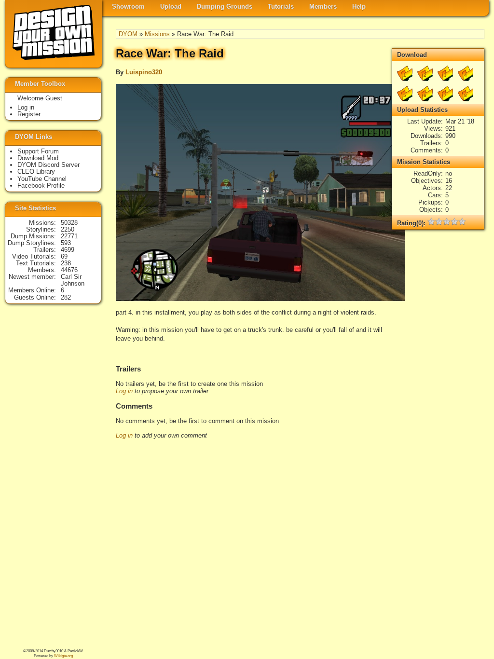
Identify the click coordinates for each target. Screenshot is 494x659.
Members (323, 6)
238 (66, 263)
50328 (69, 222)
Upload (170, 6)
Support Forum (38, 151)
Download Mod (37, 158)
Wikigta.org (63, 656)
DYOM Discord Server (48, 164)
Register (29, 114)
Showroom (128, 6)
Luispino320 (143, 72)
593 (66, 243)
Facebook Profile (41, 185)
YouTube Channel (42, 178)
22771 (69, 236)
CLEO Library (36, 171)
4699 (67, 249)
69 (64, 256)
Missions (157, 34)
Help (359, 6)
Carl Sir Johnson (72, 280)
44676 (69, 270)
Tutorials (281, 6)
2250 (67, 229)
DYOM (128, 34)
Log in (124, 391)
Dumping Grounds (224, 6)
